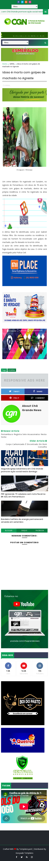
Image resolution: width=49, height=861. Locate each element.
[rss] (26, 2)
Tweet (16, 391)
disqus (24, 530)
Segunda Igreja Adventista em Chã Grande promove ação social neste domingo (22, 470)
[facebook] (18, 2)
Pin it (16, 398)
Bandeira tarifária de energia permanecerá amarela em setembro (22, 520)
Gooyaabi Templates (24, 853)
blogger (8, 530)
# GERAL (11, 370)
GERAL (12, 64)
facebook (40, 530)
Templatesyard (25, 849)
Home (4, 64)
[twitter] (22, 2)
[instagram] (30, 2)
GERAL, (7, 85)
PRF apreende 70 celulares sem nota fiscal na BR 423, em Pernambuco (23, 495)
